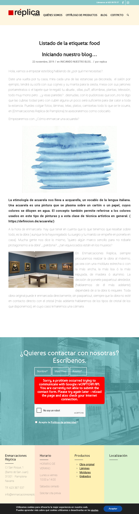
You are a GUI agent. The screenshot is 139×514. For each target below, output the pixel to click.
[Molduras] (77, 472)
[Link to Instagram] (128, 2)
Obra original (87, 464)
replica (103, 61)
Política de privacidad (63, 422)
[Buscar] (128, 15)
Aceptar (113, 508)
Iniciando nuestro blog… (69, 54)
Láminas (85, 468)
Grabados (85, 476)
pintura (47, 205)
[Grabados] (77, 476)
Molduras (85, 472)
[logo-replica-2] (24, 15)
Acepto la (58, 422)
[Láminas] (77, 468)
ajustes (94, 510)
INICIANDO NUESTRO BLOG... (76, 61)
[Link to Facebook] (122, 2)
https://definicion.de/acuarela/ (30, 221)
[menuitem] (37, 15)
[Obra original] (77, 464)
